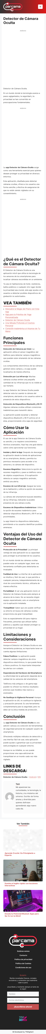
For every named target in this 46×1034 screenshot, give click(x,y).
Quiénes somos (23, 951)
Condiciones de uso (23, 967)
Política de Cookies (23, 963)
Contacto (23, 955)
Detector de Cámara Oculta (17, 320)
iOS (39, 777)
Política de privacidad (23, 959)
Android (32, 777)
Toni (18, 784)
